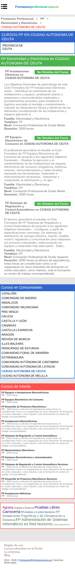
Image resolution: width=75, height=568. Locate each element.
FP (42, 18)
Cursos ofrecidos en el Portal (23, 548)
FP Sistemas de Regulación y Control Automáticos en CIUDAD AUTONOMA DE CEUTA (37, 208)
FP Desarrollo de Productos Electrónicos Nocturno (29, 479)
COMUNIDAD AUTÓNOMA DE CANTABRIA (30, 362)
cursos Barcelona (61, 524)
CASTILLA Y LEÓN (13, 321)
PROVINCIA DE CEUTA (12, 47)
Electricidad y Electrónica (19, 23)
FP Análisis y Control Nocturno (38, 512)
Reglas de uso (13, 545)
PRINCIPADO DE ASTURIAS (20, 348)
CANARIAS (8, 325)
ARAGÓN (7, 334)
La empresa (12, 551)
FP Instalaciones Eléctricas (16, 493)
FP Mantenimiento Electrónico (18, 450)
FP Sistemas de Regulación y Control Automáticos (29, 435)
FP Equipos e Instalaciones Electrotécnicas (25, 392)
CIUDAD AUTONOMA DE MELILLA (24, 375)
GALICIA (7, 316)
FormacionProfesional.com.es (35, 560)
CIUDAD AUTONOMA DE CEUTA (23, 371)
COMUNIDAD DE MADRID (18, 298)
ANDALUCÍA (9, 302)
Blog (7, 555)
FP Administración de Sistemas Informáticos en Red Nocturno (35, 522)
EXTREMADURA (12, 357)
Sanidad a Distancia (24, 508)
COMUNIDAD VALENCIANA (19, 307)
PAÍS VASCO (9, 311)
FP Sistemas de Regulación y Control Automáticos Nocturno (34, 464)
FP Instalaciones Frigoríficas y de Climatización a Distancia (33, 515)
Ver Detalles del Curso (52, 72)
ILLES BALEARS (12, 343)
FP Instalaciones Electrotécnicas (19, 421)
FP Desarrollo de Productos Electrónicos (23, 406)
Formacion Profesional (17, 18)
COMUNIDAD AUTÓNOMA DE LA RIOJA (28, 366)
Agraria (7, 507)
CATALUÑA (8, 293)
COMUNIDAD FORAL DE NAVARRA (25, 353)
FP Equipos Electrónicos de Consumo (22, 399)
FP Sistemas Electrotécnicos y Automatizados (26, 457)
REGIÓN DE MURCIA (15, 339)
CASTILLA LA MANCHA (16, 330)
